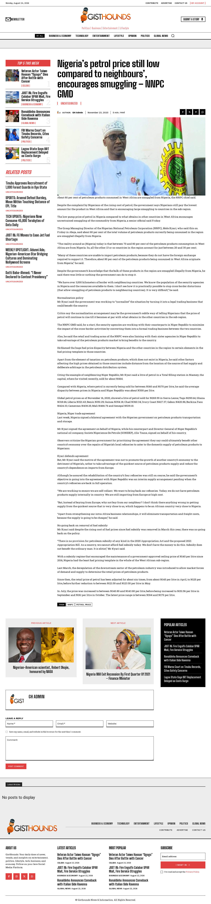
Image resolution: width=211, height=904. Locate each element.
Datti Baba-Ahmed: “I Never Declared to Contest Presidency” (27, 275)
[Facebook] (183, 112)
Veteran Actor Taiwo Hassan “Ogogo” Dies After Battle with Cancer (34, 76)
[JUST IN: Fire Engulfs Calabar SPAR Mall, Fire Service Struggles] (12, 97)
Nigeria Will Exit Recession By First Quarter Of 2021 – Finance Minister (118, 676)
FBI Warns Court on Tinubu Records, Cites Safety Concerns (35, 133)
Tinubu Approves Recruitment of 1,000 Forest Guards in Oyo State (26, 185)
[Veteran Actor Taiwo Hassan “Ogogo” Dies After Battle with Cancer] (12, 75)
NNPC (70, 605)
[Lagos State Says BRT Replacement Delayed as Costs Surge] (12, 153)
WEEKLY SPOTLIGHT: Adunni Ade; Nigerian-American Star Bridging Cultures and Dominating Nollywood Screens (27, 256)
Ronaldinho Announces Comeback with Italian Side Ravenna (35, 115)
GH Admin (77, 112)
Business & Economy (31, 104)
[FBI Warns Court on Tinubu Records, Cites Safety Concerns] (12, 135)
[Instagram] (16, 876)
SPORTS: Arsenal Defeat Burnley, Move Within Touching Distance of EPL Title (28, 202)
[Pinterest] (196, 112)
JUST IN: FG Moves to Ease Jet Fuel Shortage (28, 237)
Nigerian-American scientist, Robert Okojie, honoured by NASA (41, 669)
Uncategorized (14, 192)
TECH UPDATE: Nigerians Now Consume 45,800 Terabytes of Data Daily (25, 220)
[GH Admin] (59, 112)
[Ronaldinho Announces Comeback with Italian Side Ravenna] (12, 116)
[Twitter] (189, 112)
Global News (28, 123)
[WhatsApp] (202, 112)
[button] (172, 35)
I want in (181, 865)
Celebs (25, 86)
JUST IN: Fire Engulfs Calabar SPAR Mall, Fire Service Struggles (35, 96)
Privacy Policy (192, 872)
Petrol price (83, 605)
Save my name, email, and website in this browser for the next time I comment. (45, 731)
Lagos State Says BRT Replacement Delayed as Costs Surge (35, 152)
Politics (26, 141)
